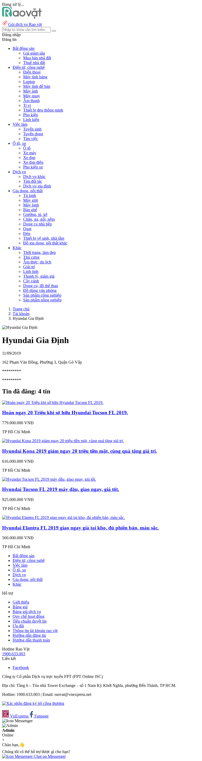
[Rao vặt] (22, 17)
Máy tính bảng (35, 77)
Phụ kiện (30, 115)
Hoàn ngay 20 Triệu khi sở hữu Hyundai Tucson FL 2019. (65, 412)
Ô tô (27, 148)
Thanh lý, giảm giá (38, 276)
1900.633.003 (13, 654)
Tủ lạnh (29, 195)
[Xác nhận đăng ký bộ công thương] (33, 703)
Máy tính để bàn (36, 86)
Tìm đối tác (32, 181)
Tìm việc (30, 138)
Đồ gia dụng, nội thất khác (45, 243)
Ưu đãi (18, 626)
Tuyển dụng (33, 134)
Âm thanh (31, 100)
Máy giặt (30, 200)
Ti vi (27, 105)
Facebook (21, 667)
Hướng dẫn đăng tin (29, 635)
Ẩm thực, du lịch (37, 262)
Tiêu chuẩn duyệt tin (30, 621)
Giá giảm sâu (34, 53)
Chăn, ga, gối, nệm (39, 219)
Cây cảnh (31, 281)
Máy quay (31, 96)
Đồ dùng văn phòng (40, 290)
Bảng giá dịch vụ (27, 611)
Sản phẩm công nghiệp (42, 295)
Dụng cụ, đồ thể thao (40, 285)
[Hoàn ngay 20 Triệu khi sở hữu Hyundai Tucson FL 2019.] (52, 402)
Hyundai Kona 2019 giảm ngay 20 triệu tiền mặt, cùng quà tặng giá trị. (79, 451)
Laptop (29, 81)
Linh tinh (30, 271)
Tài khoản (21, 313)
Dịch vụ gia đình (37, 186)
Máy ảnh (30, 91)
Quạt (27, 229)
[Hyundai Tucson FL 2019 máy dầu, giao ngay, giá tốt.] (49, 479)
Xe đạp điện (33, 162)
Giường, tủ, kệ (35, 214)
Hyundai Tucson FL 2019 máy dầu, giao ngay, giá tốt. (60, 489)
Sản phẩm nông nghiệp (42, 300)
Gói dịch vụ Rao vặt (25, 24)
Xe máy (29, 153)
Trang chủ (21, 309)
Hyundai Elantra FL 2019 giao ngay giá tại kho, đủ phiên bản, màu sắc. (80, 528)
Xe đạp (29, 157)
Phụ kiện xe (33, 167)
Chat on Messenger (49, 756)
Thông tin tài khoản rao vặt (35, 630)
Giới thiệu (21, 602)
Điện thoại (32, 72)
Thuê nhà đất (34, 62)
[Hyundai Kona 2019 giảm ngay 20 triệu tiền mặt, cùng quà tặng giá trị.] (63, 441)
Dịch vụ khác (34, 176)
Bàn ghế (30, 210)
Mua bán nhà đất (37, 58)
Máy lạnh (31, 205)
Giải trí (29, 266)
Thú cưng (31, 257)
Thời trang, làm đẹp (39, 252)
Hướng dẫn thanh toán (31, 640)
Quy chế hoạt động (28, 616)
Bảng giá (20, 607)
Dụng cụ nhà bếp (37, 224)
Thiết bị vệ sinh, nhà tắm (43, 238)
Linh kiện (31, 119)
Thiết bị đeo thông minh (43, 110)
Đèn (26, 233)
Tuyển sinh (32, 129)
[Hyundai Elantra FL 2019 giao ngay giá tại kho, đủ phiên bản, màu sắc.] (63, 517)
